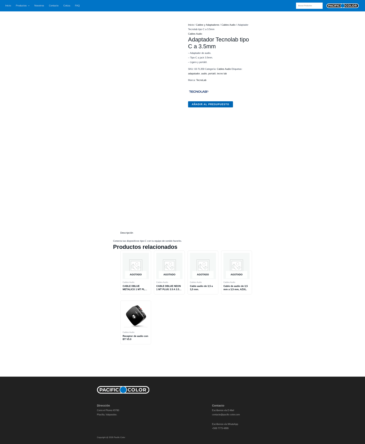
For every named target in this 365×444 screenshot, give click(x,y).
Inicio (8, 5)
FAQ (77, 5)
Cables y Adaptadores (207, 25)
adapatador (194, 73)
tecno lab (222, 73)
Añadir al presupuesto (210, 104)
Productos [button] (21, 5)
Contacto (53, 5)
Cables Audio (228, 25)
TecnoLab (201, 80)
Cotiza (66, 5)
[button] (28, 5)
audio (204, 73)
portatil (212, 73)
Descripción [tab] (126, 232)
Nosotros (39, 5)
